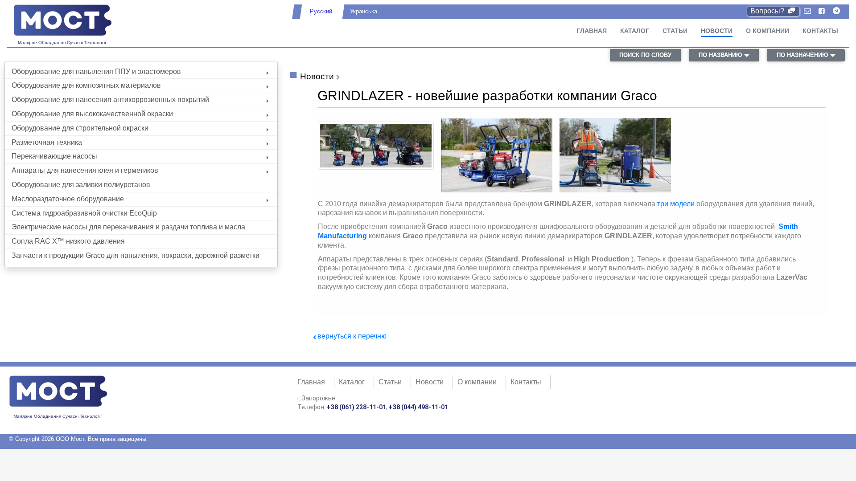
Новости (717, 30)
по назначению (802, 55)
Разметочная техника (47, 142)
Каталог (634, 30)
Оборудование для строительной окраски (80, 128)
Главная (591, 30)
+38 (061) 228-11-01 (356, 407)
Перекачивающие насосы (54, 156)
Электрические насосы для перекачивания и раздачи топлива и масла (128, 227)
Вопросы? (768, 11)
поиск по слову (645, 55)
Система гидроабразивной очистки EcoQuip (84, 213)
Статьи (675, 30)
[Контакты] (807, 11)
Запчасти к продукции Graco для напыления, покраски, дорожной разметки (135, 255)
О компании (767, 30)
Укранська (363, 11)
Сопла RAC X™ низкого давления (68, 241)
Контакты (820, 30)
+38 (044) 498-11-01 (418, 407)
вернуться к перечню (352, 336)
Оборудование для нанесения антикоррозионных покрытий (110, 99)
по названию (720, 55)
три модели (676, 204)
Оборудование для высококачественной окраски (92, 114)
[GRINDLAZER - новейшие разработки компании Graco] (376, 167)
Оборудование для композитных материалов (86, 85)
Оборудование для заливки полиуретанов (81, 184)
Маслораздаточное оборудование (68, 199)
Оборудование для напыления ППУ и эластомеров (96, 71)
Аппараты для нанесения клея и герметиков (85, 170)
